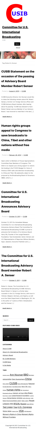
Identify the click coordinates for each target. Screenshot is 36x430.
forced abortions (7, 386)
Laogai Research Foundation (20, 395)
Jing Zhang (28, 393)
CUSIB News (7, 362)
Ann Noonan (16, 374)
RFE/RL (17, 404)
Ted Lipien (8, 407)
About (18, 48)
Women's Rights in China (12, 414)
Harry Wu (25, 386)
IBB (21, 390)
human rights (13, 389)
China (28, 378)
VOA (21, 410)
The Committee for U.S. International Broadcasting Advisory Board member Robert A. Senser (17, 265)
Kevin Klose (5, 395)
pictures (19, 398)
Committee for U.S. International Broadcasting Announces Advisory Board (15, 201)
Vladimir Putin (15, 411)
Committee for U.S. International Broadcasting (15, 32)
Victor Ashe (7, 411)
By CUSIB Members (9, 359)
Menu (17, 44)
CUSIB (24, 91)
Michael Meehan (11, 398)
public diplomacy (27, 398)
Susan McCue (29, 404)
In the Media (7, 365)
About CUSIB (7, 348)
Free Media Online (16, 386)
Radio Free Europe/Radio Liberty (12, 400)
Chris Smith (6, 383)
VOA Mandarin (27, 411)
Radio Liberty (25, 400)
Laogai (9, 395)
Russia (23, 404)
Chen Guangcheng (18, 379)
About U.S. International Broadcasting (15, 352)
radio (32, 398)
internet (15, 393)
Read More (7, 116)
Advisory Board (8, 355)
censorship (7, 379)
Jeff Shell (21, 393)
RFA (11, 404)
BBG (26, 374)
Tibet (15, 407)
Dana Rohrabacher (23, 383)
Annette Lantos (6, 375)
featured (31, 384)
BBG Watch (31, 375)
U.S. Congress (25, 407)
